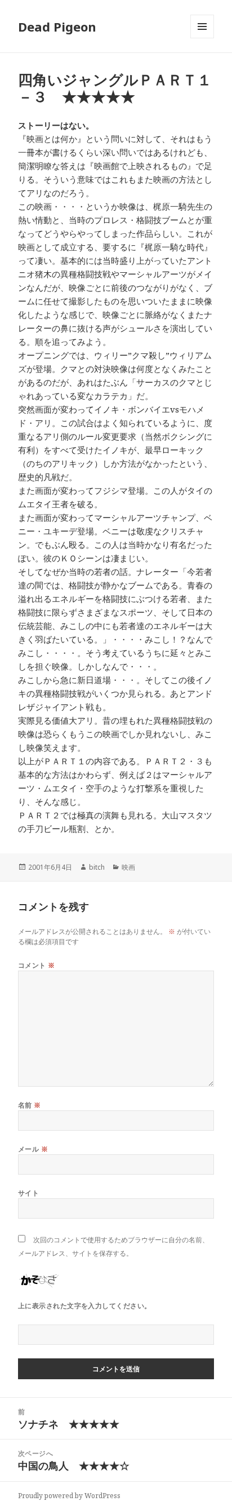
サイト (28, 1193)
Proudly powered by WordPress (69, 1495)
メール (33, 1149)
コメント (36, 965)
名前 (29, 1105)
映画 (128, 867)
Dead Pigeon (57, 26)
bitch (97, 867)
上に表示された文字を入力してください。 (84, 1305)
